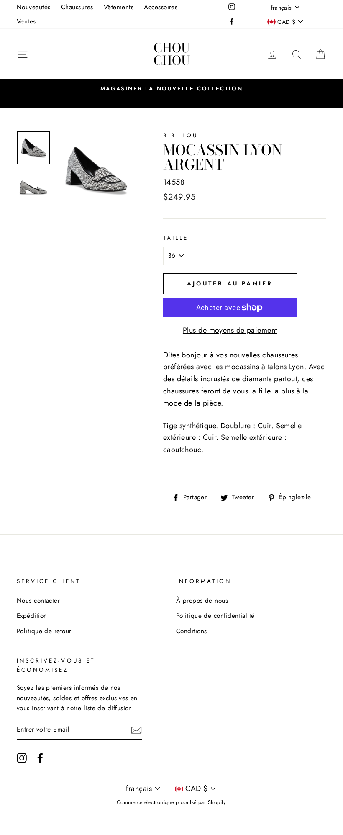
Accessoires (160, 7)
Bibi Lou (180, 135)
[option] (171, 88)
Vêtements (118, 7)
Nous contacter (38, 600)
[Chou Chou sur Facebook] (40, 757)
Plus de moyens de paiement (230, 330)
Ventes (26, 21)
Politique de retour (44, 631)
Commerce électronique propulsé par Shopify (171, 802)
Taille (175, 238)
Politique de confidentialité (215, 615)
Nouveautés (34, 7)
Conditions (191, 631)
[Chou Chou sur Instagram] (22, 757)
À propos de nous (202, 600)
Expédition (32, 615)
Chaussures (77, 7)
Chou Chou (172, 54)
